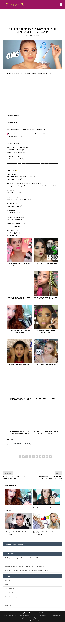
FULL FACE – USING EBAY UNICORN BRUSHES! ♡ (43, 532)
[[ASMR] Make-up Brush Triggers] (46, 497)
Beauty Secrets (9, 601)
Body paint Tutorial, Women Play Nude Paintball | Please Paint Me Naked (27, 570)
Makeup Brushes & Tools (12, 588)
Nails (6, 584)
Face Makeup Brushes (32, 35)
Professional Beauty (11, 597)
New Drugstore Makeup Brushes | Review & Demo (18, 507)
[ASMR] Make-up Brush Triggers (43, 507)
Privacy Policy (42, 618)
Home (5, 615)
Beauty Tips (8, 605)
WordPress (45, 613)
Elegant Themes (28, 613)
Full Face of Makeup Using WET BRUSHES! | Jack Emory (18, 532)
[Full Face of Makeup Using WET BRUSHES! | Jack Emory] (18, 521)
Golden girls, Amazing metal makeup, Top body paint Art (22, 558)
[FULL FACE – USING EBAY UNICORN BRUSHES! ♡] (46, 521)
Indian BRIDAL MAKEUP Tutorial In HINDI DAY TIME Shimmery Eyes (24, 566)
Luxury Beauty (9, 593)
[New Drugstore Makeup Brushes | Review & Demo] (18, 497)
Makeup (7, 580)
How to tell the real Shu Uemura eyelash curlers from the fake (23, 562)
